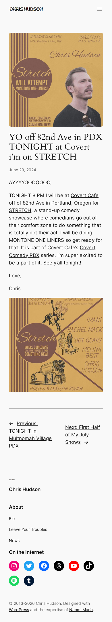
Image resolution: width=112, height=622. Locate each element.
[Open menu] (99, 9)
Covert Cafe (85, 195)
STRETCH (20, 210)
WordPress (19, 609)
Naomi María (81, 609)
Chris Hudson (24, 489)
